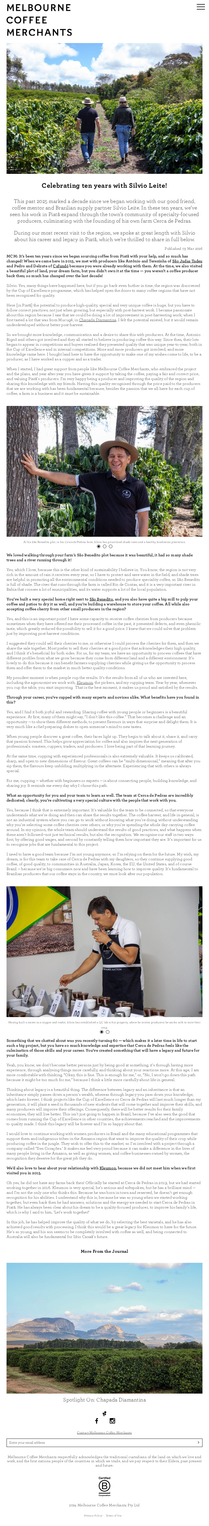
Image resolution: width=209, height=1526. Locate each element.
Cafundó (61, 266)
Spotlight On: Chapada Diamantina (104, 1400)
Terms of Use (114, 1515)
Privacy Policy (93, 1515)
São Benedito (101, 599)
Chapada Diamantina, (98, 320)
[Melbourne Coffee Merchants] (39, 34)
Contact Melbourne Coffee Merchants (104, 1432)
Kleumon (85, 683)
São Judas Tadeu (187, 261)
